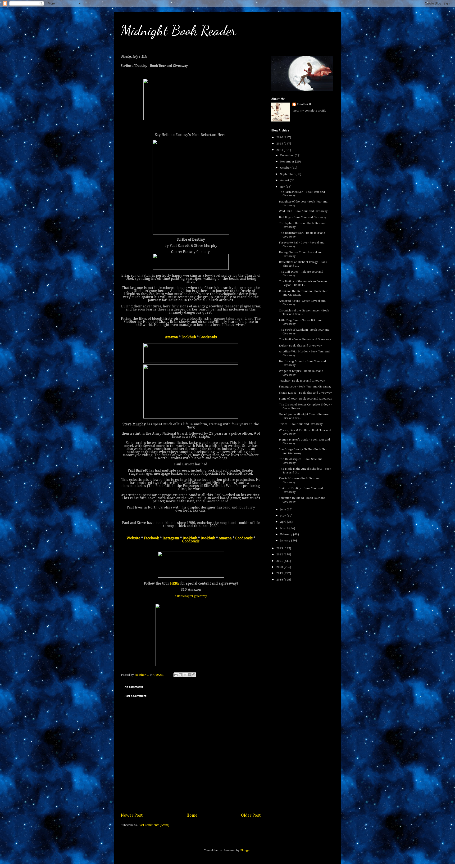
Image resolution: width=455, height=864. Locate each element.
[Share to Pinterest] (193, 674)
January (285, 540)
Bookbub (189, 337)
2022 (280, 554)
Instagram (171, 538)
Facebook (151, 538)
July (283, 186)
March (284, 528)
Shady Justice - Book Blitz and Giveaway (305, 392)
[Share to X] (184, 674)
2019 (280, 573)
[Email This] (175, 674)
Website (133, 538)
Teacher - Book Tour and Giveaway (302, 380)
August (285, 180)
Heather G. (304, 104)
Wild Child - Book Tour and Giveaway (303, 211)
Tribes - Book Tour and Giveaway (301, 424)
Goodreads (208, 337)
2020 (280, 567)
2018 (280, 579)
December (287, 155)
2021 (280, 560)
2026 (280, 137)
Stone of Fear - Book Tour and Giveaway (305, 398)
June (283, 509)
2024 (280, 150)
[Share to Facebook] (189, 674)
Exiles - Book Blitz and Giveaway (300, 345)
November (287, 161)
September (288, 174)
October (285, 167)
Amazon (171, 337)
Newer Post (132, 815)
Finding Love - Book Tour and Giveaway (305, 386)
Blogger (245, 850)
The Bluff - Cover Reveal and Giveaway (305, 339)
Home (192, 815)
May (283, 515)
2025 (280, 143)
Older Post (251, 815)
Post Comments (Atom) (153, 825)
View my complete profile (309, 110)
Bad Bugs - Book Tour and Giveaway (303, 217)
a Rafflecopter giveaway (191, 596)
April (283, 521)
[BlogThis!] (180, 674)
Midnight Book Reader (178, 30)
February (286, 534)
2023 (280, 548)
